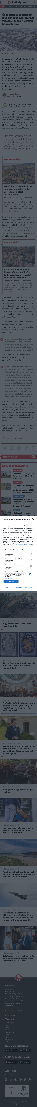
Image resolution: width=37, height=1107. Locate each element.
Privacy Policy (28, 587)
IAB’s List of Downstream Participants (20, 544)
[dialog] (18, 553)
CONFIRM (11, 581)
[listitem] (18, 550)
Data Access (18, 587)
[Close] (33, 519)
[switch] (30, 553)
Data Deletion (8, 587)
